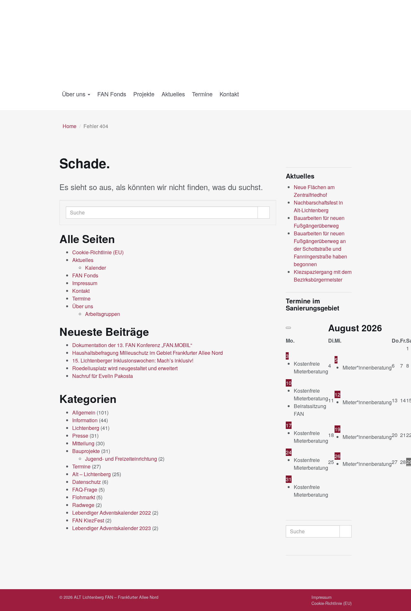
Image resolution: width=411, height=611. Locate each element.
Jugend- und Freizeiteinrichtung (121, 458)
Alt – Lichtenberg (91, 474)
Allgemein (83, 412)
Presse (80, 435)
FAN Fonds (111, 94)
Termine (202, 94)
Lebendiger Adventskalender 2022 (111, 512)
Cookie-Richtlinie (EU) (98, 252)
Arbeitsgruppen (102, 314)
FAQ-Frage (84, 489)
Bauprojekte (86, 451)
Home (69, 126)
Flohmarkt (83, 497)
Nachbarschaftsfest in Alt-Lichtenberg (318, 206)
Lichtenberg (85, 428)
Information (85, 420)
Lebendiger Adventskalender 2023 (111, 528)
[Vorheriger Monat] (288, 328)
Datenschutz (86, 481)
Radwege (83, 505)
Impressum (84, 283)
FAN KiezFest (88, 520)
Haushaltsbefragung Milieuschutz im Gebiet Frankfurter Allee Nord (147, 352)
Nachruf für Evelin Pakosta (102, 376)
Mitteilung (83, 443)
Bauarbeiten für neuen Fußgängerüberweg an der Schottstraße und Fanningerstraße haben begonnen (320, 249)
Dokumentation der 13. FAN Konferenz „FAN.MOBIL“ (132, 345)
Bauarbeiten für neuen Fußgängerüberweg (319, 221)
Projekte (143, 94)
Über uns (74, 94)
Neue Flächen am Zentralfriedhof (314, 190)
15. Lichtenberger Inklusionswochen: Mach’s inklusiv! (132, 360)
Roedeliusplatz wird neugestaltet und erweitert (125, 368)
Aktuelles (173, 94)
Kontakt (229, 94)
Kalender (95, 267)
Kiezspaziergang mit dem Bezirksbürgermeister (323, 275)
